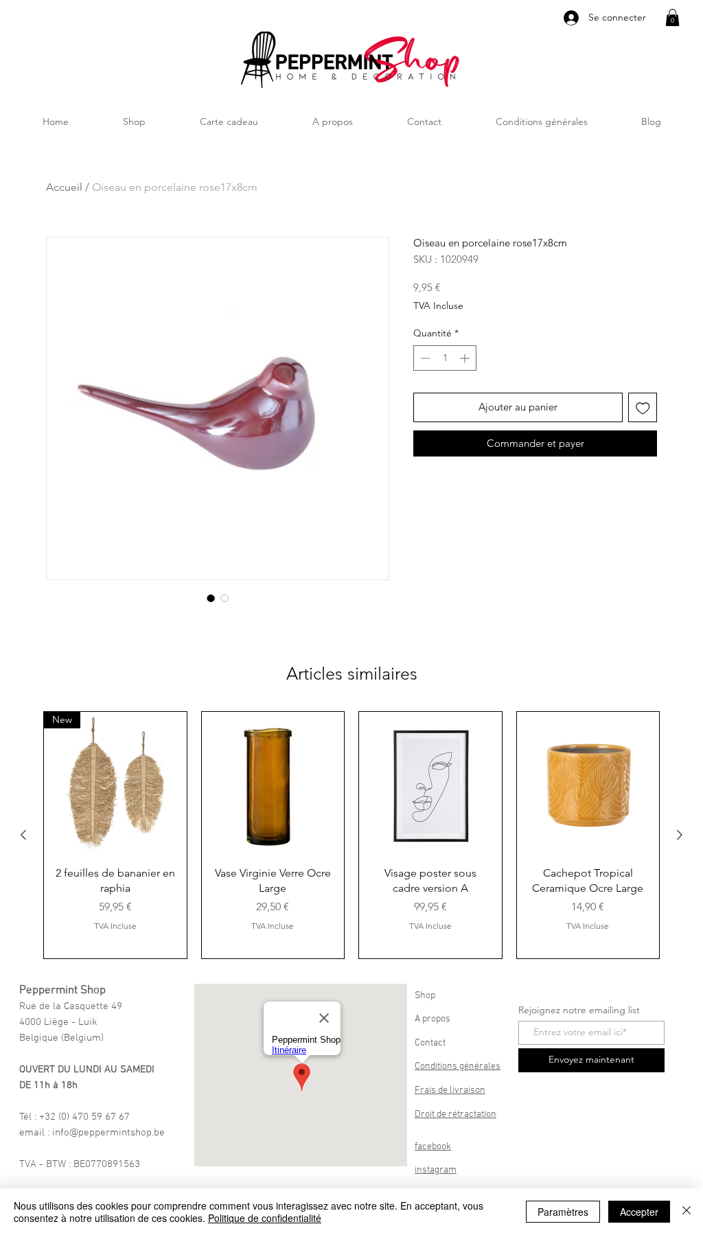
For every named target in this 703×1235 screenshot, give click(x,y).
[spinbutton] (445, 358)
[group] (351, 835)
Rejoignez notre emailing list (579, 1010)
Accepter (639, 1212)
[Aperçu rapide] (273, 783)
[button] (672, 17)
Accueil (64, 187)
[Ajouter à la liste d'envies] (643, 407)
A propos (432, 1019)
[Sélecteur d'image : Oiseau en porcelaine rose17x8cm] (211, 598)
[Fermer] (686, 1211)
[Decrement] (424, 358)
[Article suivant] (679, 835)
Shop (425, 996)
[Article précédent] (23, 835)
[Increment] (465, 358)
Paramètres (563, 1212)
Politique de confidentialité (264, 1218)
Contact (430, 1043)
